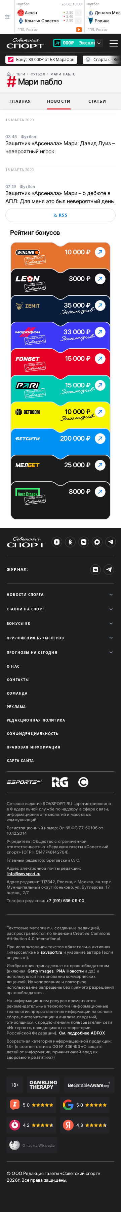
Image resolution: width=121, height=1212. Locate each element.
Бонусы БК (19, 623)
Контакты (18, 679)
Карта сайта (20, 760)
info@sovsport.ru (23, 873)
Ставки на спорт (25, 609)
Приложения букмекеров (35, 638)
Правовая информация (34, 747)
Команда (17, 693)
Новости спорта (25, 594)
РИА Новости (70, 971)
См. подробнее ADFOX (82, 1032)
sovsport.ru (51, 952)
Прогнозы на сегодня (32, 652)
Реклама (16, 706)
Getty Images (41, 971)
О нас (13, 666)
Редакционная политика (36, 720)
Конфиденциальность (32, 733)
